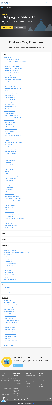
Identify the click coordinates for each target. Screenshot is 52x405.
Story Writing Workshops (11, 225)
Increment (8, 162)
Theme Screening (9, 272)
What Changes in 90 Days (10, 292)
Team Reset (7, 338)
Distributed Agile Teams (10, 102)
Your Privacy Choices (28, 403)
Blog (3, 233)
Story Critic (7, 268)
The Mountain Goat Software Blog (29, 379)
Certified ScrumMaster (10, 325)
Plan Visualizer (8, 261)
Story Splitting (8, 223)
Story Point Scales (9, 207)
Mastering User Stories (10, 334)
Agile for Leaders (9, 318)
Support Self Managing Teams (12, 70)
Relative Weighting (9, 266)
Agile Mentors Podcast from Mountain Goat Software (16, 252)
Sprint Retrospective (11, 178)
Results (4, 285)
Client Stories (7, 287)
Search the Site (20, 27)
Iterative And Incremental (11, 129)
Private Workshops (8, 313)
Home (2, 7)
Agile (4, 55)
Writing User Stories (9, 227)
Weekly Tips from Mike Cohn (10, 279)
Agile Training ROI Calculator (10, 302)
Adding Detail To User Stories (12, 214)
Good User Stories (9, 216)
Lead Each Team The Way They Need (13, 68)
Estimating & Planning (9, 309)
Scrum (5, 156)
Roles (6, 182)
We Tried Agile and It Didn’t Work (13, 117)
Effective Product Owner (10, 327)
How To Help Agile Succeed (11, 115)
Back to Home (7, 27)
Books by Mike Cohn (8, 254)
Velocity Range (8, 91)
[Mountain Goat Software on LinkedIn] (48, 399)
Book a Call (41, 386)
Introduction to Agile (10, 331)
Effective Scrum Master (10, 329)
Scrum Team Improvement (10, 343)
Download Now (17, 365)
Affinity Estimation (9, 194)
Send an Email (41, 388)
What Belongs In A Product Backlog (13, 142)
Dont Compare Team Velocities (12, 64)
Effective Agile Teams (10, 104)
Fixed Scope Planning (10, 86)
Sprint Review (9, 180)
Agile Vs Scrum (8, 124)
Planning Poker (8, 203)
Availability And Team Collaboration (13, 147)
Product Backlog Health (10, 138)
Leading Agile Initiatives (9, 111)
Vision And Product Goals (11, 153)
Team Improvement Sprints (10, 345)
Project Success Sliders (10, 263)
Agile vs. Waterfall (9, 126)
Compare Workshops (8, 307)
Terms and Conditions (15, 399)
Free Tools (6, 257)
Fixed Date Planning (9, 84)
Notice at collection (21, 403)
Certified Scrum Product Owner (12, 322)
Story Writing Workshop (11, 336)
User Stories (6, 209)
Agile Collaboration (9, 95)
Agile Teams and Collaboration (11, 93)
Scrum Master (9, 189)
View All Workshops (5, 392)
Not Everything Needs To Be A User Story (14, 218)
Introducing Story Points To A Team (13, 200)
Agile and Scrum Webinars (10, 250)
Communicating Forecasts (11, 77)
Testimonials (7, 290)
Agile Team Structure (10, 97)
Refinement (7, 140)
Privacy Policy (22, 399)
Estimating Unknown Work (11, 82)
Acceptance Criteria (9, 212)
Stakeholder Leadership (10, 151)
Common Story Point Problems (12, 196)
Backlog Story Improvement (10, 304)
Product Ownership (8, 144)
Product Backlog (7, 133)
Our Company (41, 377)
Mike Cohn (41, 378)
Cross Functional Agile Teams (12, 99)
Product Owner (9, 187)
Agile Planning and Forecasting (11, 75)
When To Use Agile (9, 131)
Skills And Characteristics (11, 149)
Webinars (28, 377)
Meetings (7, 171)
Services (5, 298)
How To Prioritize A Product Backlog (13, 135)
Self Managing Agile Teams (11, 106)
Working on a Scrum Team (11, 340)
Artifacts (7, 158)
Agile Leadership (8, 57)
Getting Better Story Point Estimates (13, 198)
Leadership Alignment (9, 311)
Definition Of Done (10, 160)
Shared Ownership (9, 108)
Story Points (6, 191)
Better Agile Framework (10, 113)
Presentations (7, 277)
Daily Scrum (9, 174)
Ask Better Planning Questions (12, 59)
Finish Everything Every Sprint (12, 66)
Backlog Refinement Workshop (12, 320)
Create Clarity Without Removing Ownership (15, 61)
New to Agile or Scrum (9, 120)
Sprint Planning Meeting (12, 176)
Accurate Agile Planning (10, 316)
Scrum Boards (9, 167)
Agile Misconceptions (10, 122)
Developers (8, 185)
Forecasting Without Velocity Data (13, 88)
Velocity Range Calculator (11, 275)
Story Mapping (8, 221)
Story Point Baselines (10, 205)
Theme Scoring (8, 270)
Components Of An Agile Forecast (13, 79)
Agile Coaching (8, 259)
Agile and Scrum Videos (9, 248)
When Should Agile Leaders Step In (13, 73)
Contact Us (8, 399)
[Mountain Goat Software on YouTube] (50, 399)
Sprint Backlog (9, 169)
